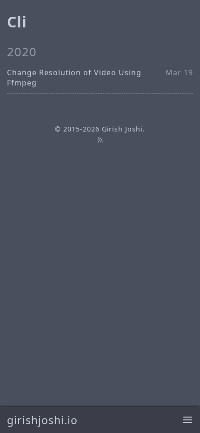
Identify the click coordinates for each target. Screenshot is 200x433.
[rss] (100, 139)
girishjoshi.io (42, 420)
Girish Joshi (122, 129)
